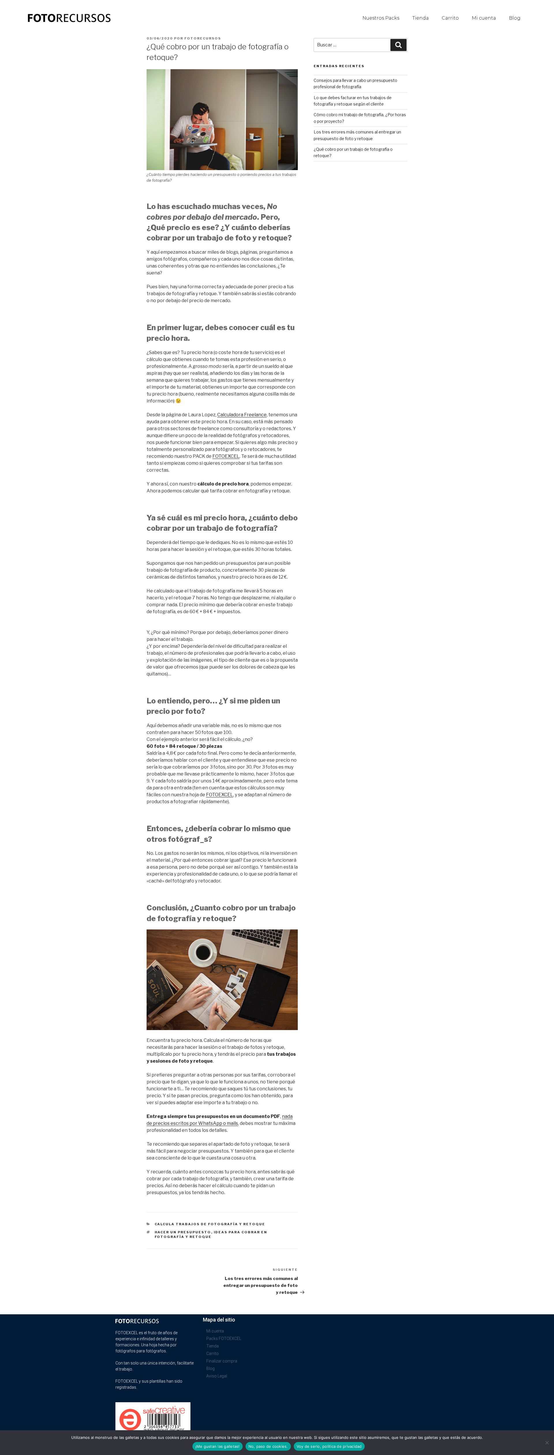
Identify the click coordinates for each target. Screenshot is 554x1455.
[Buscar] (398, 45)
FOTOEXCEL (225, 456)
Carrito (450, 18)
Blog (515, 18)
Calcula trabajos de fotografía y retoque (210, 1224)
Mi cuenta (484, 18)
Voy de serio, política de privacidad (329, 1446)
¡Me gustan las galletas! (217, 1446)
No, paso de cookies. (268, 1446)
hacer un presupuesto (183, 1232)
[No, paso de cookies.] (547, 1442)
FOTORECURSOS (202, 38)
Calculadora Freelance (242, 414)
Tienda (420, 18)
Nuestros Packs (380, 18)
